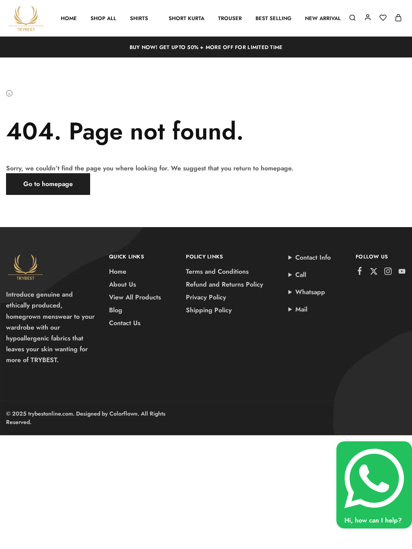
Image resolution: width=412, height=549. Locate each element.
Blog (115, 310)
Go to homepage (48, 183)
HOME (69, 18)
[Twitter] (374, 273)
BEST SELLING (273, 18)
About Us (122, 284)
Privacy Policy (206, 297)
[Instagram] (388, 273)
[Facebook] (360, 272)
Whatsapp (310, 292)
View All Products (135, 297)
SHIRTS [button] (139, 18)
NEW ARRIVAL (323, 18)
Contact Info (313, 257)
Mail (301, 309)
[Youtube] (402, 273)
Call (300, 274)
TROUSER (230, 18)
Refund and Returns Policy (224, 284)
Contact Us (124, 323)
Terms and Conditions (217, 271)
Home (117, 271)
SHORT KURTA (186, 18)
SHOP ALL (103, 18)
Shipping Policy (209, 310)
